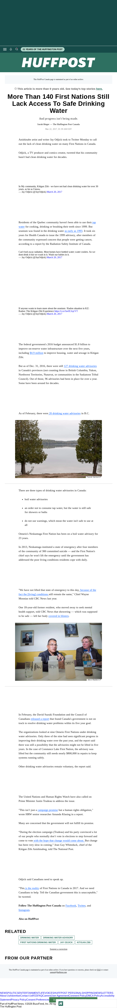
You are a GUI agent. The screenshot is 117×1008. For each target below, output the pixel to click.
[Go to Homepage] (60, 1003)
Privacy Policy (18, 999)
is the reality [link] (32, 888)
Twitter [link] (81, 905)
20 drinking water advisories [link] (64, 413)
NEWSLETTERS (104, 993)
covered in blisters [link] (58, 615)
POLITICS (13, 993)
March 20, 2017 (54, 192)
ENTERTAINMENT (29, 993)
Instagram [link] (24, 910)
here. (99, 88)
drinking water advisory (58, 937)
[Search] (16, 49)
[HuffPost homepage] (39, 990)
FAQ (99, 970)
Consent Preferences (37, 999)
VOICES (49, 993)
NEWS (3, 993)
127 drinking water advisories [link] (80, 366)
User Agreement (60, 995)
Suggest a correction (58, 949)
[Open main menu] (5, 49)
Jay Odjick (66, 942)
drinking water (29, 937)
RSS (34, 995)
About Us (5, 995)
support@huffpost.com (58, 972)
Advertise (15, 995)
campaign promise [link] (48, 809)
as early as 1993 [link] (73, 230)
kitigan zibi (83, 942)
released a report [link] (40, 718)
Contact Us (26, 995)
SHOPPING (88, 993)
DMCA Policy (93, 995)
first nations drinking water (38, 942)
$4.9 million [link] (36, 352)
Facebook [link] (71, 905)
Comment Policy (77, 995)
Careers (46, 995)
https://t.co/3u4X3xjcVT (66, 311)
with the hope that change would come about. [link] (59, 840)
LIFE (42, 993)
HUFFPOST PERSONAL (68, 993)
